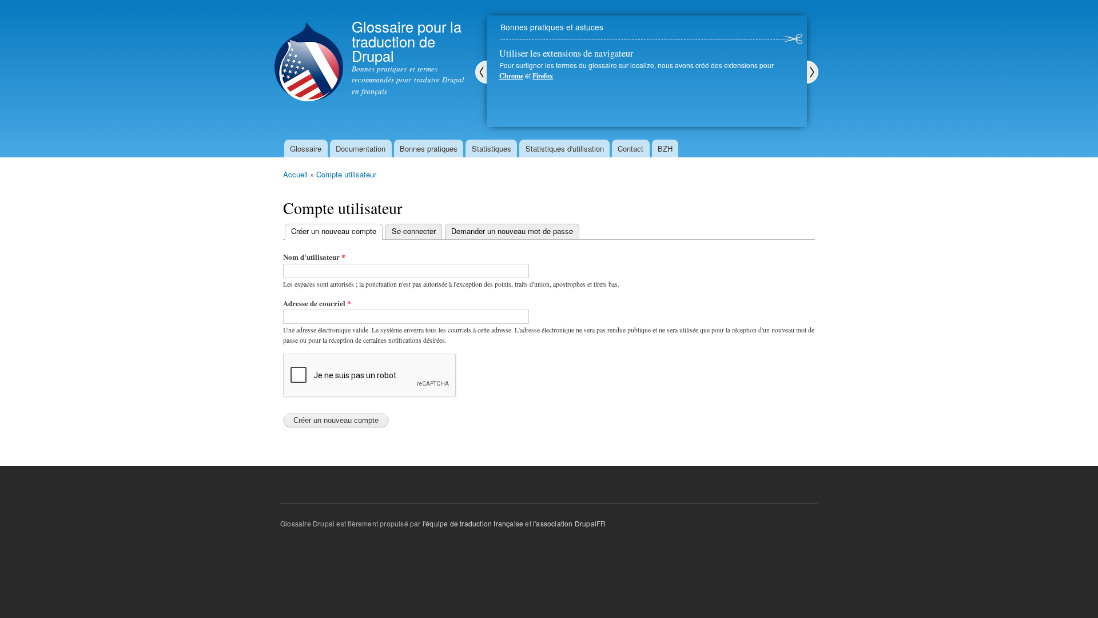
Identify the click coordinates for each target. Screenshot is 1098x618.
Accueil (295, 174)
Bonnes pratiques (429, 148)
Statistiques (491, 148)
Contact (630, 148)
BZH (665, 148)
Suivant (812, 72)
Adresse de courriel (317, 303)
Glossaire (305, 148)
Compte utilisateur (346, 174)
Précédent (481, 72)
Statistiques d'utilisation (565, 148)
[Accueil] (308, 52)
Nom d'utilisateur (314, 256)
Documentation (360, 148)
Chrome (511, 76)
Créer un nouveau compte (337, 230)
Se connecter (414, 230)
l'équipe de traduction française (473, 523)
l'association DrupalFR (569, 523)
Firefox (542, 76)
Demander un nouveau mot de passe (512, 230)
